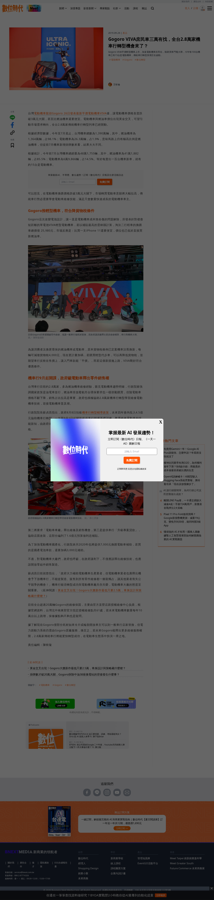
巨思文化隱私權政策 (137, 468)
